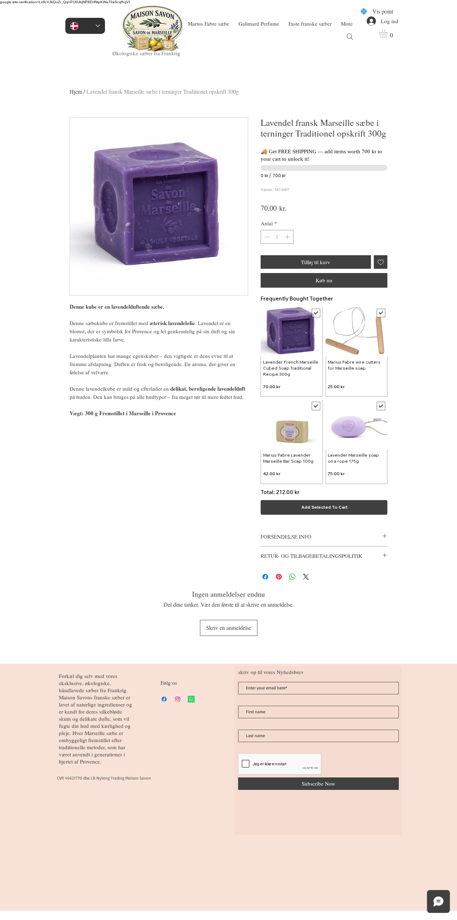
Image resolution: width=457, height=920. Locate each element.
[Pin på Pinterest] (279, 576)
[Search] (349, 36)
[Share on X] (306, 576)
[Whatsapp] (191, 699)
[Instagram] (177, 699)
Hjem (76, 91)
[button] (388, 33)
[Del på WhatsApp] (292, 576)
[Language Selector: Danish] (85, 26)
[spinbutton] (277, 236)
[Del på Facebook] (265, 576)
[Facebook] (164, 699)
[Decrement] (266, 236)
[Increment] (288, 236)
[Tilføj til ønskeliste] (381, 262)
